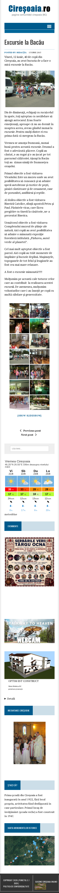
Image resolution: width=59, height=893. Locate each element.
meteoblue (10, 514)
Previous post (32, 430)
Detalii (11, 698)
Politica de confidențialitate (16, 886)
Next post (27, 434)
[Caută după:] (29, 448)
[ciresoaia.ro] (29, 11)
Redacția (22, 52)
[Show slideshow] (29, 415)
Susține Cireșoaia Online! (46, 881)
